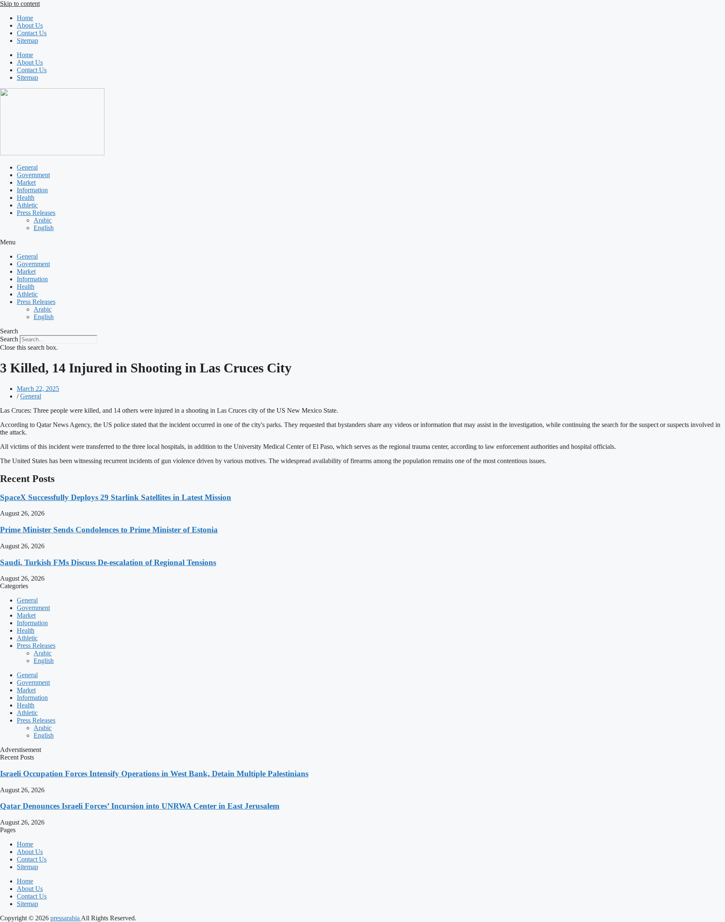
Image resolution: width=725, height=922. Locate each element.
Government (33, 174)
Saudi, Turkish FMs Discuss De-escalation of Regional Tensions (108, 562)
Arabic (43, 220)
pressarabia (65, 918)
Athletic (27, 205)
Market (26, 182)
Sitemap (27, 40)
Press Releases (36, 212)
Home (25, 17)
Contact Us (32, 33)
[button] (362, 242)
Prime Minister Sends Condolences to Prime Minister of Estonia (109, 529)
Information (32, 190)
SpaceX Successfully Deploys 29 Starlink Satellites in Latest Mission (115, 497)
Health (25, 197)
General (27, 167)
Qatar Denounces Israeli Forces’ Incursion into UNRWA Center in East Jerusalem (139, 806)
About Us (30, 25)
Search (9, 339)
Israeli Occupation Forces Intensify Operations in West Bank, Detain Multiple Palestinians (154, 773)
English (44, 227)
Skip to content (20, 3)
